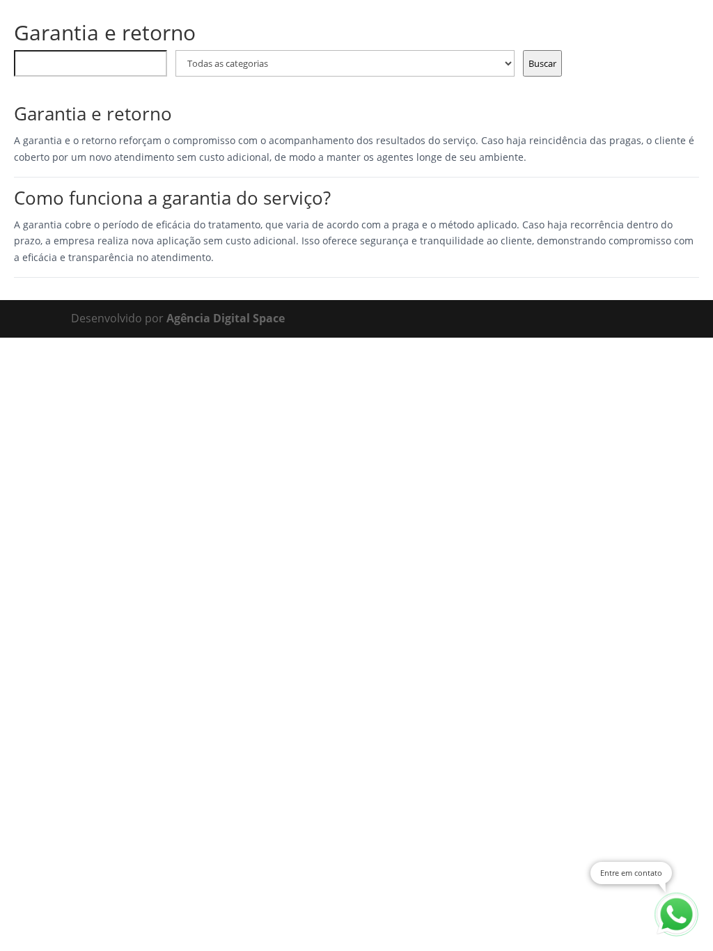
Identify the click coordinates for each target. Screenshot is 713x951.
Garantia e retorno (93, 113)
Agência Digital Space (225, 318)
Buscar (542, 63)
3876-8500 (95, 30)
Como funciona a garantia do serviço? (172, 197)
